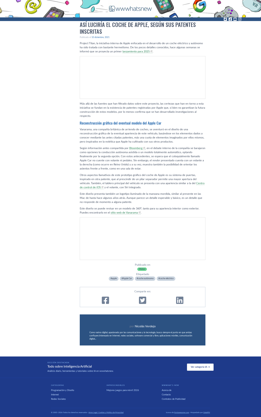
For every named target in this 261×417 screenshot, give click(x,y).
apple (114, 278)
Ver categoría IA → (200, 367)
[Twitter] (225, 19)
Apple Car (127, 278)
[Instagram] (240, 19)
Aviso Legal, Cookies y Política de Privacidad (106, 412)
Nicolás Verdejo (145, 326)
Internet (55, 395)
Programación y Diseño (62, 390)
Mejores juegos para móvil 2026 (122, 390)
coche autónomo (146, 278)
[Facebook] (230, 19)
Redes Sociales (58, 399)
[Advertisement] (142, 77)
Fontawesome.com (181, 412)
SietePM (206, 412)
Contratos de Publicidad (173, 399)
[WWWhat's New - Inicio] (130, 8)
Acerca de (166, 390)
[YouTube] (235, 19)
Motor (142, 269)
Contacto (166, 395)
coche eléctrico (167, 278)
